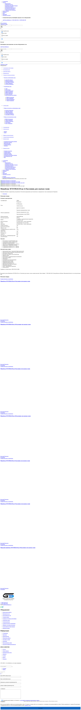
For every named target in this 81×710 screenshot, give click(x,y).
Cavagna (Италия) (8, 94)
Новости (4, 654)
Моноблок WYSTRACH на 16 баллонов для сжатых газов (15, 324)
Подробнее (2, 321)
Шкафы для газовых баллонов (8, 135)
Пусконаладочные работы (10, 7)
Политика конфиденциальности (9, 644)
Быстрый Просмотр (4, 319)
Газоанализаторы (6, 127)
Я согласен (40, 708)
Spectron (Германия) (9, 80)
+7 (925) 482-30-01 (4, 603)
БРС (5, 157)
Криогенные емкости (6, 71)
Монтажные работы (9, 6)
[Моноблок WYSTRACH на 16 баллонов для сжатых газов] (34, 362)
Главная (4, 176)
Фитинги (6, 145)
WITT (5, 132)
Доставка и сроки (6, 639)
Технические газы (7, 86)
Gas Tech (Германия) (9, 84)
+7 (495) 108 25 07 (4, 602)
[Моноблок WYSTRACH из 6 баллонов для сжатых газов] (15, 497)
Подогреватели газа (6, 69)
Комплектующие (6, 138)
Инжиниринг (8, 3)
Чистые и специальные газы (9, 77)
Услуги (4, 2)
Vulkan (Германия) (9, 83)
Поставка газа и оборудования (11, 5)
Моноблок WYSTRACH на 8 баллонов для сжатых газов (15, 368)
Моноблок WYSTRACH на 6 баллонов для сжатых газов (15, 281)
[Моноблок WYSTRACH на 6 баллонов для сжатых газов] (33, 317)
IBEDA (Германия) (9, 92)
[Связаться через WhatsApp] (1, 607)
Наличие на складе (6, 148)
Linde (6, 88)
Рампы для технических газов (10, 116)
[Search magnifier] (1, 27)
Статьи (4, 655)
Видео (4, 657)
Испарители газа (6, 73)
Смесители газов (6, 620)
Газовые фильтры (7, 144)
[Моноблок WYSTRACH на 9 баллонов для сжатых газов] (30, 541)
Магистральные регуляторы (10, 95)
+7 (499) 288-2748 (22, 20)
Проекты (4, 12)
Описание (5, 193)
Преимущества (6, 636)
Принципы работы (6, 638)
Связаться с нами (3, 24)
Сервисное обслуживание (10, 9)
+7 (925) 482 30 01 (15, 20)
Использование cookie (7, 642)
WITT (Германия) (9, 98)
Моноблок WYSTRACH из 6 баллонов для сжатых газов (15, 460)
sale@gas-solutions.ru (7, 20)
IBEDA (5, 131)
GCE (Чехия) (7, 89)
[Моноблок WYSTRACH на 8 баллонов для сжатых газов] (34, 409)
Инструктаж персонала (10, 8)
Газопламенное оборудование (8, 67)
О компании (5, 1)
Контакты (5, 14)
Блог (4, 13)
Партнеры (5, 641)
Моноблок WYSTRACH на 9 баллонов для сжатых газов (15, 503)
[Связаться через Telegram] (2, 607)
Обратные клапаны (8, 142)
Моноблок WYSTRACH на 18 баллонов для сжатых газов (15, 416)
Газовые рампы (5, 105)
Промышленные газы (7, 652)
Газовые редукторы (8, 150)
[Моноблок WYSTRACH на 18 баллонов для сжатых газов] (34, 454)
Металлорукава (7, 143)
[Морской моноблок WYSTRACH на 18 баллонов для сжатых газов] (30, 586)
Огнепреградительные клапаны (10, 141)
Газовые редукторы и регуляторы (9, 75)
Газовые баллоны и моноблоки (8, 137)
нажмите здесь (28, 705)
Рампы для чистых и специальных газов (12, 108)
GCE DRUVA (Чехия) (9, 82)
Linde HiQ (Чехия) (9, 79)
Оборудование (6, 650)
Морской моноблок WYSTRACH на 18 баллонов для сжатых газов (17, 547)
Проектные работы (9, 4)
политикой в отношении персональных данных (29, 700)
